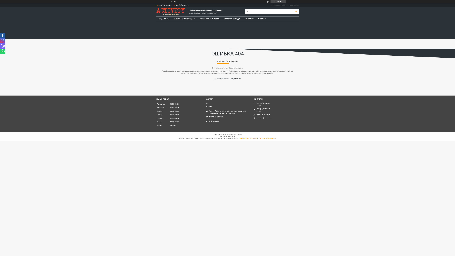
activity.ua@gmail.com (264, 118)
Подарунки (164, 19)
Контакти (249, 19)
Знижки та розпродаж (184, 19)
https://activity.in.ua (263, 114)
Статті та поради (232, 19)
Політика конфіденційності (267, 138)
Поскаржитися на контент (248, 138)
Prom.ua (239, 134)
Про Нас (262, 19)
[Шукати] (296, 11)
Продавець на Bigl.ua (227, 136)
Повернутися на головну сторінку (228, 79)
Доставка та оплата (209, 19)
